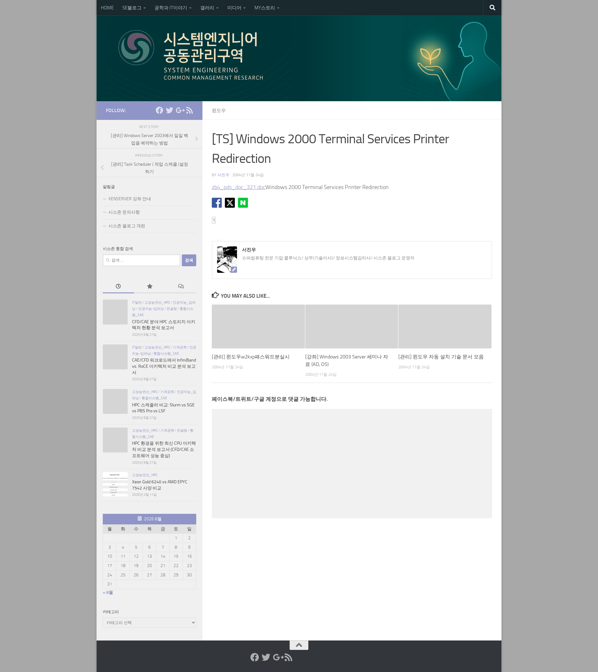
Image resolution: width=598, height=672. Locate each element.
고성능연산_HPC (157, 302)
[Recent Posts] (118, 287)
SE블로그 (131, 8)
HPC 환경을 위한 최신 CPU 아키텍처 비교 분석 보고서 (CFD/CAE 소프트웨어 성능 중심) (164, 449)
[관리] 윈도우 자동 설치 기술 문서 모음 (441, 357)
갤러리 (207, 8)
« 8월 (108, 592)
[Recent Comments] (180, 287)
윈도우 (219, 110)
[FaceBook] (159, 110)
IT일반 (137, 302)
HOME (107, 8)
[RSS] (189, 110)
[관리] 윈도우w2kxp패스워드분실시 (251, 357)
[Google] (179, 110)
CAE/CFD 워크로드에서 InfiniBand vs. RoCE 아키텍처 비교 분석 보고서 (164, 366)
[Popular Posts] (149, 287)
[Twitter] (169, 110)
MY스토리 (264, 8)
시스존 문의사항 (124, 212)
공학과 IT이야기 (170, 8)
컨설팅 (172, 308)
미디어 (234, 8)
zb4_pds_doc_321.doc (238, 187)
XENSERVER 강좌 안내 (129, 198)
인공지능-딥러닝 (151, 308)
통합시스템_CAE (166, 353)
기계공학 (180, 347)
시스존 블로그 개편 (126, 226)
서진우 (223, 175)
